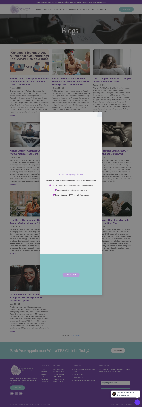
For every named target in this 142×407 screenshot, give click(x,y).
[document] (71, 203)
